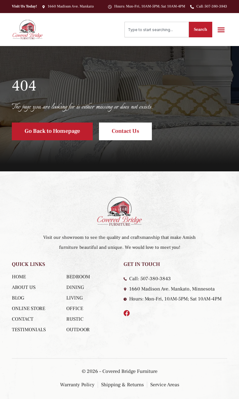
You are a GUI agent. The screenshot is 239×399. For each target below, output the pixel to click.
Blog (18, 298)
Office (74, 308)
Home (19, 277)
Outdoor (78, 330)
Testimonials (29, 330)
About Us (23, 287)
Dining (75, 287)
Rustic (74, 319)
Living (74, 298)
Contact (22, 319)
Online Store (28, 308)
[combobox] (156, 29)
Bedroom (78, 277)
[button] (221, 29)
